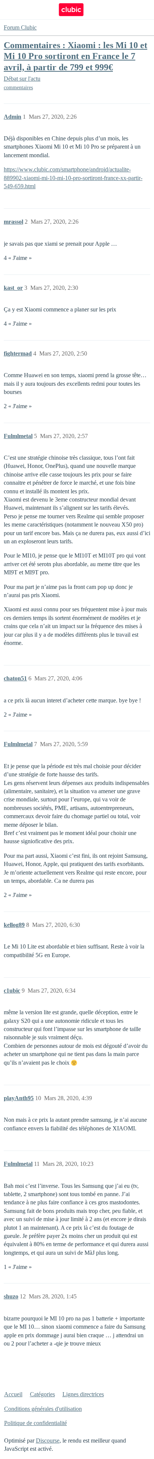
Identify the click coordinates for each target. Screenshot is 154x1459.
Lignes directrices (83, 1394)
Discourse (47, 1440)
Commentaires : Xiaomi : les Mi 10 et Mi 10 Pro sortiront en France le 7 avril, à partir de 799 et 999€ (75, 56)
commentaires (18, 87)
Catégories (42, 1394)
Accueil (13, 1394)
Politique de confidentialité (35, 1423)
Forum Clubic (20, 27)
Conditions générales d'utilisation (43, 1409)
